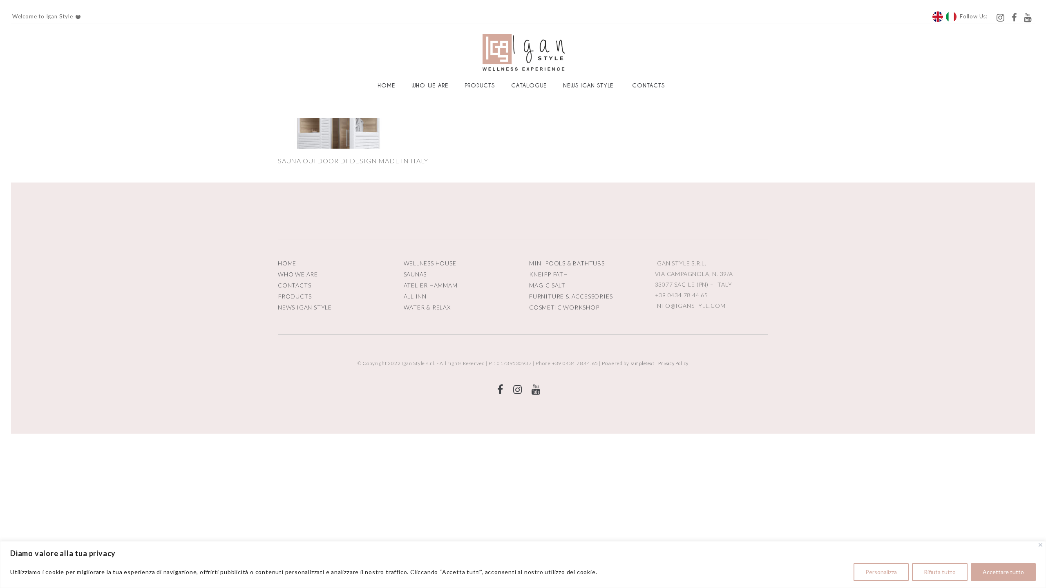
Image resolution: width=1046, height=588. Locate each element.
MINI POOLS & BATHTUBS (567, 263)
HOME (287, 263)
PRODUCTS (294, 296)
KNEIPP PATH (548, 274)
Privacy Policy (673, 363)
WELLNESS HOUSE (430, 263)
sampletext (642, 363)
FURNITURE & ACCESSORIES (570, 296)
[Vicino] (1040, 545)
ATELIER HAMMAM (431, 285)
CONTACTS (294, 285)
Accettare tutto (1003, 571)
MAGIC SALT (547, 285)
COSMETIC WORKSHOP (564, 307)
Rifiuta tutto (940, 571)
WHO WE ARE (298, 274)
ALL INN (415, 296)
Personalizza (881, 571)
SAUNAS (415, 274)
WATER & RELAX (427, 307)
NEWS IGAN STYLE (305, 307)
